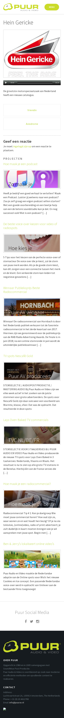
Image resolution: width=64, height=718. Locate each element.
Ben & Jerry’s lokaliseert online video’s (28, 544)
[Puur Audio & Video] (21, 5)
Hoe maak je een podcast (20, 164)
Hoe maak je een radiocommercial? (27, 484)
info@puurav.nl (16, 702)
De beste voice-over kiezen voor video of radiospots (30, 226)
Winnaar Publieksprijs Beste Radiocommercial (21, 290)
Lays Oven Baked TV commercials (25, 420)
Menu (52, 7)
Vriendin (32, 110)
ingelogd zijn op (22, 146)
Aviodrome (32, 123)
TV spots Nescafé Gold (18, 356)
